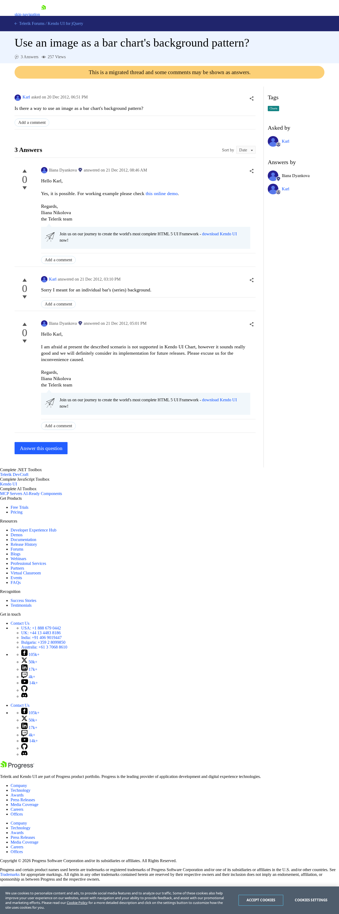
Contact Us (20, 623)
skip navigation (27, 14)
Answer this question (41, 448)
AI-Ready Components (42, 493)
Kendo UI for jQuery (65, 23)
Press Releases (23, 800)
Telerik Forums (31, 23)
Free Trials (19, 507)
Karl (26, 97)
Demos (17, 535)
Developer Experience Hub (33, 530)
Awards (17, 795)
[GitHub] (24, 690)
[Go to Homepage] (43, 14)
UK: (41, 633)
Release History (24, 544)
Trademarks (10, 874)
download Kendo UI (219, 234)
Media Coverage (24, 804)
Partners (17, 568)
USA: (41, 628)
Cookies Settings (311, 900)
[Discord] (24, 696)
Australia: (44, 647)
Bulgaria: (43, 642)
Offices (17, 814)
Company (19, 785)
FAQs (16, 582)
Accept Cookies (261, 900)
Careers (17, 809)
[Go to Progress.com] (17, 767)
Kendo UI (8, 484)
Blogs (15, 554)
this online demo (162, 193)
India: (41, 637)
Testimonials (21, 605)
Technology (20, 790)
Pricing (17, 512)
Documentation (23, 539)
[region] (169, 900)
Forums (17, 549)
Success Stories (23, 600)
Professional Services (28, 563)
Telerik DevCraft (14, 474)
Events (16, 577)
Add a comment (32, 122)
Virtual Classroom (26, 573)
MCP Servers (11, 493)
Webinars (18, 558)
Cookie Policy (77, 902)
